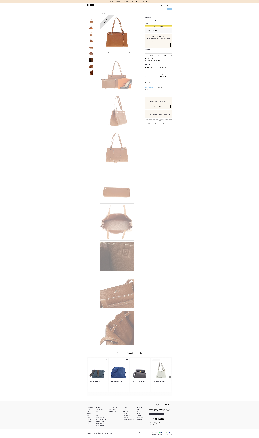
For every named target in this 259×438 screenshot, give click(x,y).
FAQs (138, 409)
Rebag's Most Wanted (101, 419)
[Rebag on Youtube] (156, 419)
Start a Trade (158, 106)
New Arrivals (90, 9)
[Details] (163, 99)
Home (88, 13)
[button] (117, 32)
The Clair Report (127, 415)
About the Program (113, 407)
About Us (125, 407)
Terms (171, 434)
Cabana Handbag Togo (150, 20)
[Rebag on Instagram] (153, 419)
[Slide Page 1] (126, 394)
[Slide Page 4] (132, 394)
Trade (164, 9)
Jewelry (106, 9)
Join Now (158, 45)
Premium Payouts (100, 421)
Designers (97, 9)
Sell (169, 9)
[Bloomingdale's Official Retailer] (155, 423)
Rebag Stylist (126, 417)
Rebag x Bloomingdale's (128, 419)
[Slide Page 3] (130, 394)
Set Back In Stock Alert (152, 30)
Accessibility (140, 419)
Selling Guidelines (100, 423)
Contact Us (139, 407)
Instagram (151, 123)
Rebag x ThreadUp (100, 425)
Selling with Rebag (100, 409)
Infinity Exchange (100, 417)
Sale (133, 9)
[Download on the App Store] (161, 419)
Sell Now (98, 407)
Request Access (112, 409)
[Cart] (170, 5)
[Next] (170, 377)
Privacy (166, 434)
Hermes (148, 18)
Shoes (116, 9)
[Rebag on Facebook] (150, 419)
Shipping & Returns (150, 93)
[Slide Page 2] (128, 394)
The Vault (125, 413)
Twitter (165, 123)
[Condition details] (151, 49)
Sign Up (166, 5)
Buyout (97, 415)
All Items (92, 13)
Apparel (128, 9)
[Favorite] (106, 360)
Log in (161, 5)
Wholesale (138, 9)
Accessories (122, 9)
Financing (139, 415)
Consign (97, 411)
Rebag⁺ (124, 409)
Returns (138, 413)
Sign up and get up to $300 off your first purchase (159, 406)
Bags (102, 9)
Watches (112, 9)
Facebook (159, 123)
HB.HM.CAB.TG (148, 89)
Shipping (139, 411)
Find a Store (125, 411)
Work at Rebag (140, 417)
